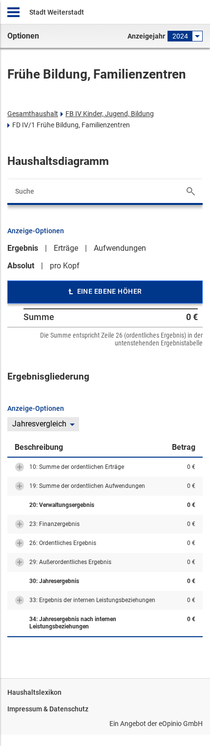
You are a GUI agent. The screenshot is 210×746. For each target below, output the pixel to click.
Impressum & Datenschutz (47, 709)
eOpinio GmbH (181, 723)
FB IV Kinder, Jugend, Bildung (109, 114)
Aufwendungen (120, 248)
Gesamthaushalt (32, 114)
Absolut (20, 265)
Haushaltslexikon (34, 692)
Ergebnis (22, 248)
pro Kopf (65, 265)
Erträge (66, 248)
